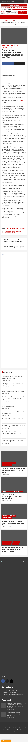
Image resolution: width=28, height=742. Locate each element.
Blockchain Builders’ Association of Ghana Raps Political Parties (14, 247)
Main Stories (6, 45)
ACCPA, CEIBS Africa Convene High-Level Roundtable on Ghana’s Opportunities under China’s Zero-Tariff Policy (12, 376)
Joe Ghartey (8, 231)
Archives (5, 449)
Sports (10, 491)
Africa (4, 542)
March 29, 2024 (5, 60)
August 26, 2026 (11, 709)
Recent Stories (7, 700)
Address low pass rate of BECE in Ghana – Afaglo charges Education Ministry (13, 523)
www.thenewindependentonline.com (16, 228)
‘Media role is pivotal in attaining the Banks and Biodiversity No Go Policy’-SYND (13, 470)
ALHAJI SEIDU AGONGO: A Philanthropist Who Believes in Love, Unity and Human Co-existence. (13, 398)
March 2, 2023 (5, 474)
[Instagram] (11, 681)
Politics (16, 45)
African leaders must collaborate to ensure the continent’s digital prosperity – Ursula (13, 549)
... (10, 60)
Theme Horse (20, 730)
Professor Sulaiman (16, 231)
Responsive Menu (25, 1)
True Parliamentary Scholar (8, 232)
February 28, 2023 (6, 500)
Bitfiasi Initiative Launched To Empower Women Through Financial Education (13, 240)
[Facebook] (3, 681)
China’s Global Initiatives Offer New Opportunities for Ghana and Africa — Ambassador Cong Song (11, 433)
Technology (15, 544)
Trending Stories (7, 47)
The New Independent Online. (18, 728)
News (11, 45)
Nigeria (21, 100)
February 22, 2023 (6, 526)
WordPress (19, 731)
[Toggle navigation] (3, 17)
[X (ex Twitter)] (7, 681)
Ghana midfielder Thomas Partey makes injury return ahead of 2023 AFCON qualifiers (12, 496)
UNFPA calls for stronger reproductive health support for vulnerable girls (15, 714)
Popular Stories (7, 544)
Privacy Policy (6, 730)
